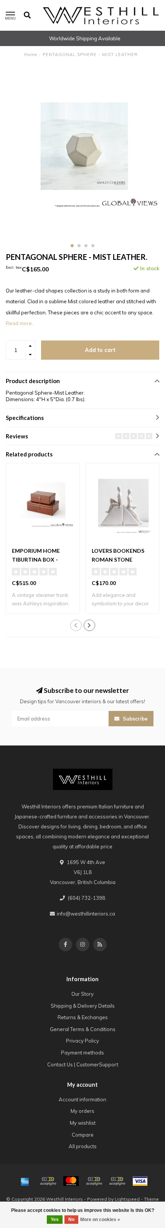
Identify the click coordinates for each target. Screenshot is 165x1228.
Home (30, 54)
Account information (82, 1099)
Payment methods (82, 1053)
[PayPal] (94, 1181)
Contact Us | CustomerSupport (82, 1064)
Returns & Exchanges (83, 1017)
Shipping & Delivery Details (83, 1006)
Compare (83, 1135)
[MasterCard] (71, 1181)
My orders (82, 1111)
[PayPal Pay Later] (117, 1181)
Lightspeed (127, 1199)
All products (83, 1146)
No (71, 1219)
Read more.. (20, 323)
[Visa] (140, 1181)
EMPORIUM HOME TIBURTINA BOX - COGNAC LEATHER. (37, 559)
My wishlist (83, 1123)
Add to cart (100, 350)
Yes (55, 1219)
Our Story (82, 994)
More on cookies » (100, 1219)
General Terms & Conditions (83, 1029)
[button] (72, 245)
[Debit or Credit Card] (48, 1181)
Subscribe (134, 719)
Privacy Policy (82, 1041)
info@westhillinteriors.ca (86, 914)
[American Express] (25, 1181)
